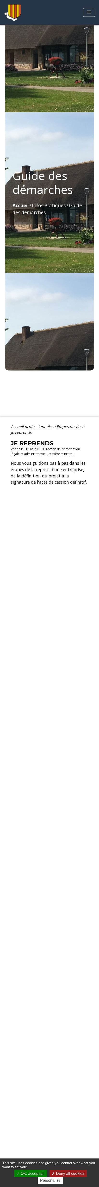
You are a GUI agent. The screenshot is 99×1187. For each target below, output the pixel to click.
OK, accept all (32, 1173)
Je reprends (21, 432)
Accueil (20, 205)
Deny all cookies (69, 1173)
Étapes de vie (68, 426)
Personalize (50, 1180)
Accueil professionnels (31, 426)
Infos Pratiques (49, 205)
